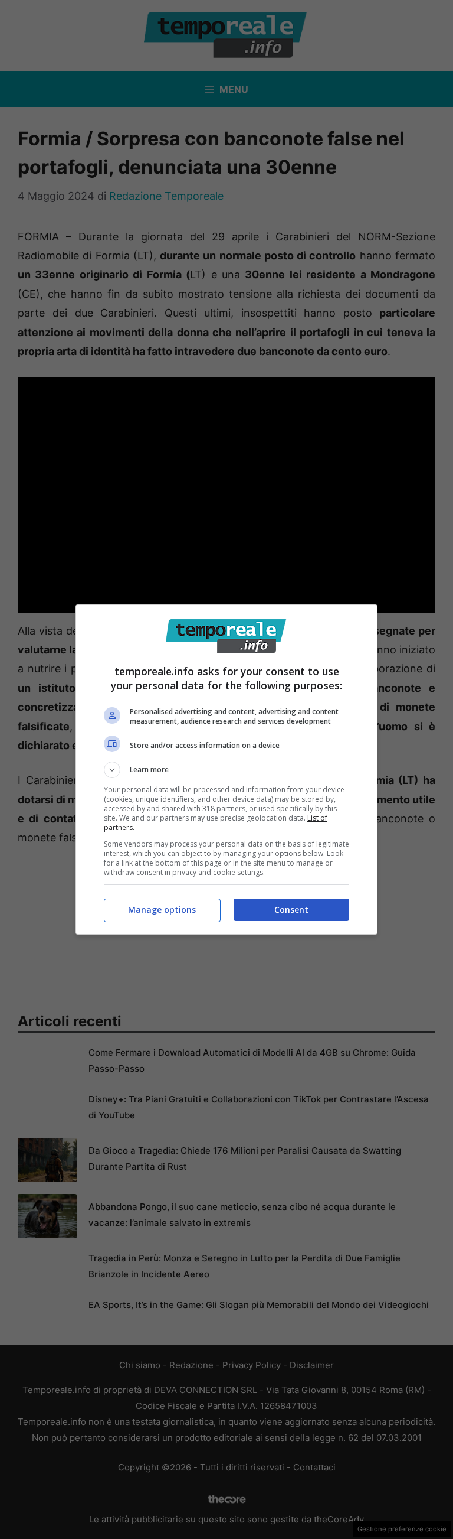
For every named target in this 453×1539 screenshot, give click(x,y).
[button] (226, 770)
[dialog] (227, 769)
